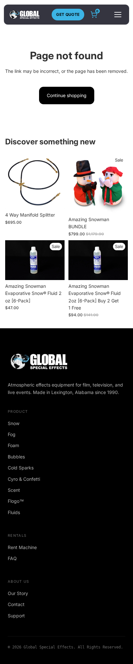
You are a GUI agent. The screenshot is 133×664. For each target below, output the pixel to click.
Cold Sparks (21, 467)
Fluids (14, 512)
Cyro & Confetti (24, 479)
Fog (11, 434)
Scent (14, 490)
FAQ (12, 558)
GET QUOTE (67, 14)
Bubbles (16, 456)
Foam (13, 445)
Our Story (18, 593)
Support (16, 615)
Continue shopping (67, 95)
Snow (13, 423)
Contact (16, 604)
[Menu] (118, 14)
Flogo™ (16, 501)
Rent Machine (22, 547)
